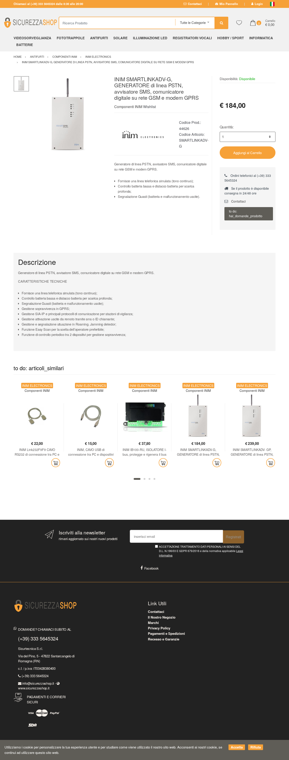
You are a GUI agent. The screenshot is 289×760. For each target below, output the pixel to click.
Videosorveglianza (32, 37)
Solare (120, 37)
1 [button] (137, 479)
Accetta (237, 747)
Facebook (151, 568)
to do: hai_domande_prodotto (245, 213)
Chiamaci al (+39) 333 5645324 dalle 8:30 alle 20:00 (48, 4)
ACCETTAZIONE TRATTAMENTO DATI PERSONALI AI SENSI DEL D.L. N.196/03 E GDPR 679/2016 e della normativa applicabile (201, 551)
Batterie (24, 44)
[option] (68, 115)
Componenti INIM (128, 106)
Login (259, 4)
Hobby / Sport (230, 37)
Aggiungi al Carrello (247, 152)
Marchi (153, 622)
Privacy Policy (159, 628)
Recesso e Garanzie (163, 639)
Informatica (261, 37)
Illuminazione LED (150, 37)
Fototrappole (71, 37)
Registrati (233, 536)
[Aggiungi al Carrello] (55, 462)
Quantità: (227, 126)
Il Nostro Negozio (161, 617)
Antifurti (99, 37)
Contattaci (195, 4)
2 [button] (144, 479)
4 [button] (154, 479)
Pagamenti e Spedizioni (166, 633)
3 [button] (149, 479)
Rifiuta (255, 747)
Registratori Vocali (192, 37)
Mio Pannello (228, 4)
